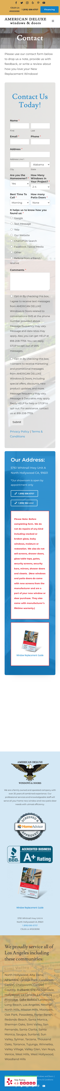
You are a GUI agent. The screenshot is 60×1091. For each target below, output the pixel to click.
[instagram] (27, 3)
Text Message (22, 223)
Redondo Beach (16, 1019)
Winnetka (46, 1044)
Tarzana (30, 1039)
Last (33, 130)
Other (17, 252)
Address (16, 149)
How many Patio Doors (39, 196)
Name (14, 120)
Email (14, 136)
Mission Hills (29, 1009)
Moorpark (46, 1009)
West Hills (22, 1054)
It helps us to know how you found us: (28, 212)
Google (18, 218)
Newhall (46, 1004)
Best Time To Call (18, 196)
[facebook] (16, 3)
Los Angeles (31, 1004)
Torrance (19, 1044)
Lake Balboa (28, 999)
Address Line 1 (17, 159)
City (12, 169)
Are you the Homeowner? (19, 177)
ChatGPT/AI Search (25, 240)
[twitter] (21, 3)
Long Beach (13, 1004)
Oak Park (11, 1014)
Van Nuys (48, 1049)
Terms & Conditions (45, 1079)
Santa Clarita (28, 1029)
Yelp (16, 229)
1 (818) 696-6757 (30, 9)
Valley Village (14, 1049)
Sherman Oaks (15, 1024)
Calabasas (46, 980)
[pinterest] (38, 3)
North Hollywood (16, 975)
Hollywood (12, 994)
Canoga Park (29, 980)
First (12, 130)
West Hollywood (42, 1054)
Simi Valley (34, 1024)
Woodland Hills (15, 1059)
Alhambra (11, 980)
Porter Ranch (43, 1014)
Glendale (47, 990)
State (33, 169)
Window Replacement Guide (30, 907)
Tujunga (32, 1044)
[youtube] (44, 3)
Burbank (23, 990)
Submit (16, 422)
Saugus (21, 1034)
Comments (18, 270)
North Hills (12, 1009)
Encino (35, 990)
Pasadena (26, 1014)
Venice (9, 1054)
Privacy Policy (19, 431)
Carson (9, 985)
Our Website (22, 235)
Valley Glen (32, 1049)
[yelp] (33, 3)
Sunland (33, 1034)
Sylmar (19, 1039)
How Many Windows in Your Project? (40, 178)
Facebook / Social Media (29, 246)
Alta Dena (36, 975)
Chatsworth (24, 985)
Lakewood (45, 999)
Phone (36, 136)
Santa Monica (37, 1019)
